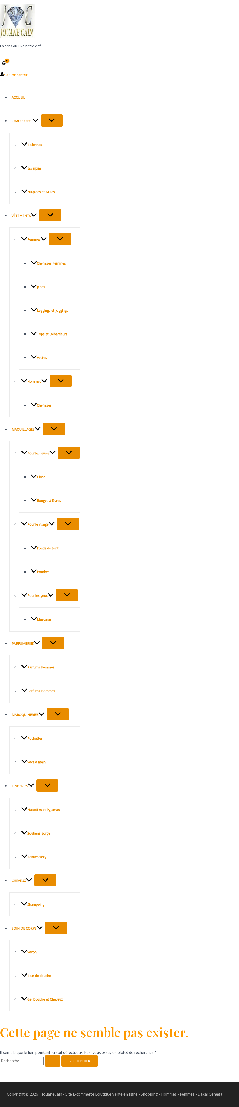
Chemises (44, 405)
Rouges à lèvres (49, 500)
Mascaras (44, 619)
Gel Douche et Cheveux (45, 999)
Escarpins (34, 168)
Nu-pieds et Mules (41, 192)
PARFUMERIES (23, 643)
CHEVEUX (19, 880)
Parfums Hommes (41, 691)
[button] (35, 121)
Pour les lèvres (38, 453)
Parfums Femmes (40, 667)
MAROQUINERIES (25, 714)
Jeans (41, 287)
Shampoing (35, 904)
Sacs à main (36, 762)
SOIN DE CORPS (24, 928)
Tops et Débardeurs (52, 334)
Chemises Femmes (51, 263)
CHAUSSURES (22, 121)
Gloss (41, 477)
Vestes (42, 357)
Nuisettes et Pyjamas (43, 809)
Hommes (34, 381)
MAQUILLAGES (23, 429)
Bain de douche (39, 975)
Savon (32, 952)
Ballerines (34, 144)
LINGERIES (20, 786)
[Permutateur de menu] (52, 120)
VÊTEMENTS (21, 215)
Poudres (43, 571)
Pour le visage (38, 524)
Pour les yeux (37, 595)
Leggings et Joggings (52, 310)
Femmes (34, 239)
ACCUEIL (18, 97)
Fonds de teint (48, 548)
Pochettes (35, 738)
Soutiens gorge (38, 833)
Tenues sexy (36, 857)
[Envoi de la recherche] (52, 1061)
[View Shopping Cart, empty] (4, 62)
